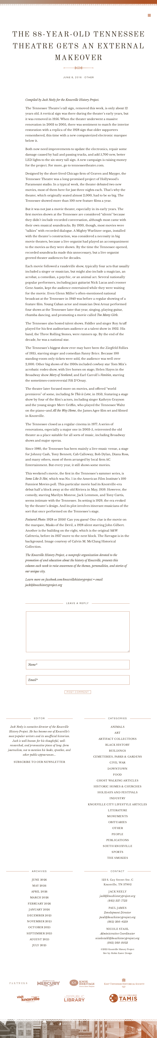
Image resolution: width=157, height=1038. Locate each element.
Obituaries (117, 822)
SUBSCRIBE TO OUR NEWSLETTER (39, 761)
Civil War (117, 762)
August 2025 (39, 939)
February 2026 (39, 903)
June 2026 (39, 879)
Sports (117, 851)
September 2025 (39, 933)
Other (89, 77)
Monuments (117, 816)
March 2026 (39, 897)
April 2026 (39, 891)
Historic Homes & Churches (117, 786)
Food (117, 774)
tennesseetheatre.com (87, 165)
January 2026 (39, 909)
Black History (117, 744)
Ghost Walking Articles (117, 780)
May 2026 (39, 885)
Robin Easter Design (121, 953)
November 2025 (39, 921)
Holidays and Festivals (118, 792)
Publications (117, 840)
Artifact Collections (118, 738)
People (117, 834)
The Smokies (117, 857)
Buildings (117, 750)
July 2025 (39, 945)
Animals (117, 726)
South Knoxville (117, 846)
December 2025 (39, 915)
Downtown (118, 768)
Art (117, 732)
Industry (118, 798)
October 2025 (39, 927)
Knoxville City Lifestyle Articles (117, 804)
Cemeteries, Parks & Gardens (117, 756)
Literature (117, 810)
